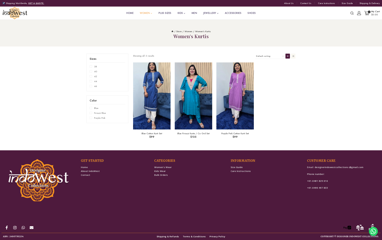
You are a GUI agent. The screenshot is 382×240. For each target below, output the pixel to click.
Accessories (233, 13)
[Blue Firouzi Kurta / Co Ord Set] (193, 95)
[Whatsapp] (23, 227)
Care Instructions (326, 3)
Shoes (252, 13)
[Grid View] (287, 56)
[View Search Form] (352, 13)
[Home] (172, 31)
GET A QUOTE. (36, 3)
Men (194, 13)
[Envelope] (31, 227)
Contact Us (305, 3)
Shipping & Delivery (370, 3)
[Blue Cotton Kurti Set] (152, 95)
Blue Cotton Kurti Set (152, 133)
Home (130, 13)
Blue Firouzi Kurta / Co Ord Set (193, 133)
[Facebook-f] (6, 227)
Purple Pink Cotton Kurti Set (235, 133)
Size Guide (347, 3)
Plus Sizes (164, 13)
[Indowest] (15, 13)
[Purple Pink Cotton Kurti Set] (235, 95)
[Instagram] (15, 227)
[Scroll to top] (7, 237)
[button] (373, 231)
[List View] (293, 56)
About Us (289, 3)
